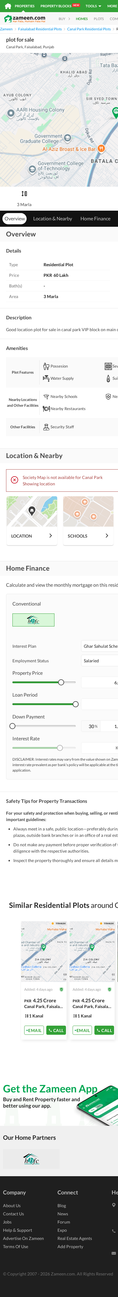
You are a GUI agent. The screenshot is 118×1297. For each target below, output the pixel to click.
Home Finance (95, 218)
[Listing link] (44, 980)
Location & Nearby (52, 218)
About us (12, 1205)
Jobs (7, 1221)
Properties (24, 6)
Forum (63, 1221)
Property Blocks (60, 6)
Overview (15, 218)
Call (58, 1030)
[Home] (8, 6)
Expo (62, 1230)
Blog (61, 1205)
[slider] (61, 682)
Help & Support (17, 1230)
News (62, 1213)
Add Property (70, 1246)
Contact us (13, 1213)
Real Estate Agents (74, 1238)
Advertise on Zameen (23, 1238)
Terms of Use (15, 1246)
